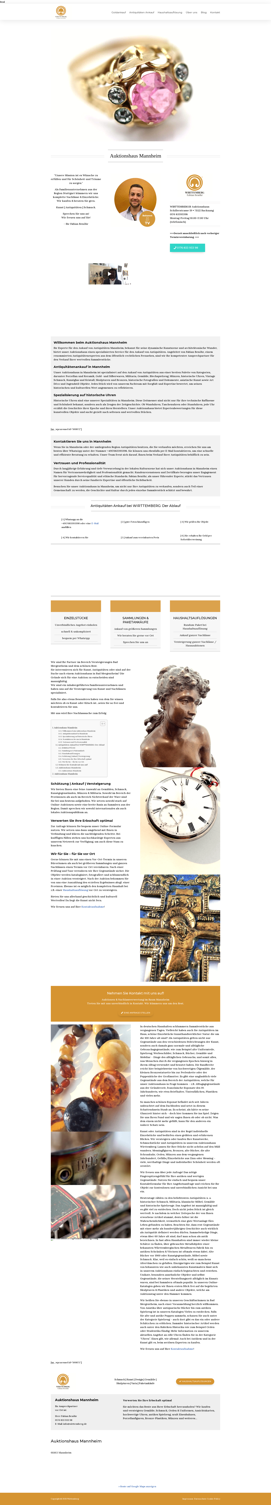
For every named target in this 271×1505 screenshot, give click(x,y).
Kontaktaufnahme (92, 906)
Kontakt (215, 12)
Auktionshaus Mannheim (65, 727)
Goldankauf (119, 12)
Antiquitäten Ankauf (141, 12)
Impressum (187, 1499)
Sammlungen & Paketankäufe (136, 620)
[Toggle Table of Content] (101, 723)
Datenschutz (200, 1499)
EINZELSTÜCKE (76, 618)
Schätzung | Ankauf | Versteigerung (76, 756)
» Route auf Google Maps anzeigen (137, 1486)
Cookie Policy (213, 1499)
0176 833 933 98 (187, 247)
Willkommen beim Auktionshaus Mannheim (78, 731)
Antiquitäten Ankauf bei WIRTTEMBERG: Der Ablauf (81, 745)
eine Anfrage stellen (137, 1012)
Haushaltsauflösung (170, 12)
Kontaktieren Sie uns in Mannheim (76, 739)
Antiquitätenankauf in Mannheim (75, 734)
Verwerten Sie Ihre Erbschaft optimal (76, 759)
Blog (204, 12)
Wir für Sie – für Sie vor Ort (73, 762)
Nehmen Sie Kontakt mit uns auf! (73, 765)
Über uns (191, 12)
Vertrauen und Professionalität (75, 742)
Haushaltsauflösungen (195, 618)
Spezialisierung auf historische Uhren (77, 736)
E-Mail (95, 523)
